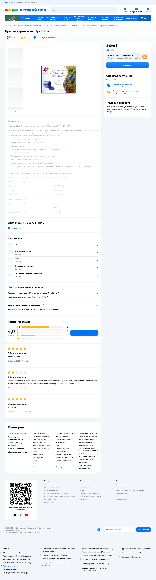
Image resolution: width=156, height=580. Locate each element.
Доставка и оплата (51, 485)
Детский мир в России (13, 532)
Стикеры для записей (63, 461)
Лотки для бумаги (62, 467)
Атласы (81, 453)
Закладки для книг (62, 449)
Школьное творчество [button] (17, 452)
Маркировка (17, 228)
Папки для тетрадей (40, 439)
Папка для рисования (86, 439)
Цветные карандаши (63, 455)
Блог (117, 496)
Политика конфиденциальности (56, 494)
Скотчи (35, 461)
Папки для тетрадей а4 (41, 449)
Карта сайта (48, 502)
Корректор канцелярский (65, 433)
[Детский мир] (25, 10)
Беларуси (36, 532)
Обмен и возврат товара (53, 488)
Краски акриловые (89, 25)
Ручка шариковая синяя (64, 458)
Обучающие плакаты (86, 459)
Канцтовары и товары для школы (28, 25)
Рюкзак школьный (85, 442)
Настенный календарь (41, 436)
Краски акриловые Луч (110, 25)
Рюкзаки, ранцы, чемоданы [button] (15, 443)
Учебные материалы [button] (16, 448)
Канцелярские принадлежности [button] (15, 438)
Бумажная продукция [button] (17, 433)
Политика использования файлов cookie (59, 496)
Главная (8, 25)
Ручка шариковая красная (87, 436)
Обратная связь (50, 499)
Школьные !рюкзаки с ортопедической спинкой (88, 449)
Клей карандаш (38, 458)
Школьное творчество (56, 25)
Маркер (58, 445)
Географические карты (86, 456)
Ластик (35, 464)
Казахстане (26, 532)
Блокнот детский (39, 442)
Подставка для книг (63, 452)
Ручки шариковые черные (88, 433)
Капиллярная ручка (63, 439)
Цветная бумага (84, 469)
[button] (144, 18)
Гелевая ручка (38, 455)
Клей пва (59, 464)
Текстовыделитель (62, 436)
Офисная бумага (39, 433)
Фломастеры (37, 467)
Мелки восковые (84, 466)
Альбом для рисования (41, 445)
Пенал (35, 452)
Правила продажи (51, 491)
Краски (74, 25)
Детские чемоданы (85, 445)
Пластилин (82, 463)
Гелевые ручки (61, 442)
